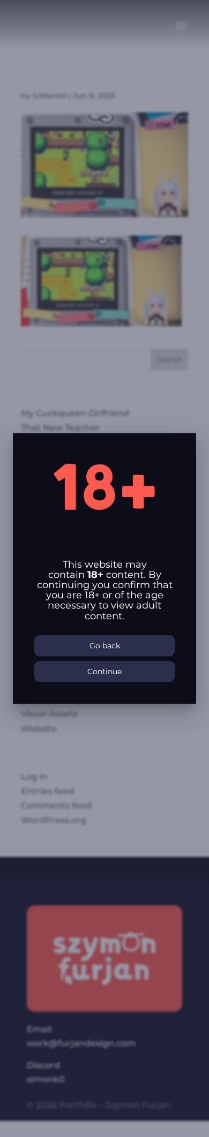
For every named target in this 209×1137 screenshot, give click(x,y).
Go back (104, 645)
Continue (104, 671)
